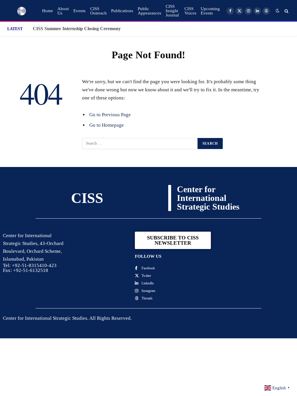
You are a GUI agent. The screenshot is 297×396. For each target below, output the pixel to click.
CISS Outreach (98, 10)
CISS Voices (190, 10)
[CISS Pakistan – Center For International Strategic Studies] (22, 11)
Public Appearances (149, 10)
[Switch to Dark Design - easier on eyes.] (277, 11)
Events (79, 10)
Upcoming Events (210, 10)
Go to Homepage (106, 125)
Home (47, 10)
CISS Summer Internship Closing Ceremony (77, 28)
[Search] (285, 10)
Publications (122, 10)
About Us (63, 10)
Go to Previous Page (110, 114)
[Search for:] (140, 143)
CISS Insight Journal (172, 10)
